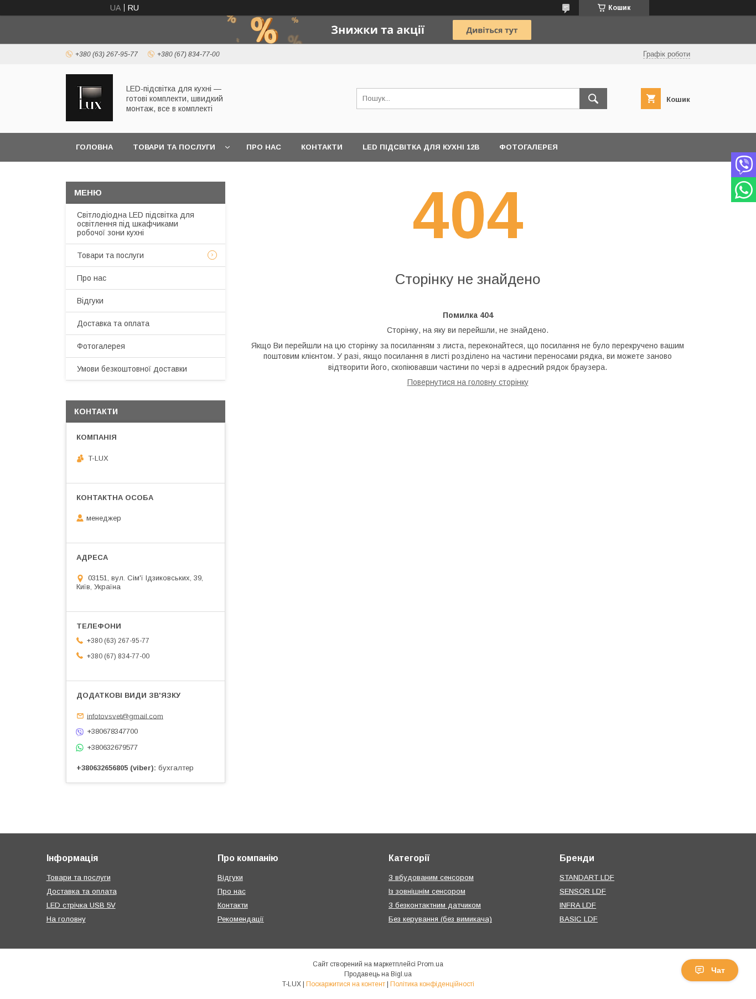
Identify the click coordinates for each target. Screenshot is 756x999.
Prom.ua (430, 964)
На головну (66, 919)
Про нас (263, 147)
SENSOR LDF (583, 891)
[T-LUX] (89, 118)
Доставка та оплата (113, 323)
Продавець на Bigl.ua (378, 974)
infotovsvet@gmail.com (125, 716)
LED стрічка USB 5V (81, 905)
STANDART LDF (587, 877)
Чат (718, 970)
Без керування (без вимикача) (440, 919)
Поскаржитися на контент (345, 984)
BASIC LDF (579, 919)
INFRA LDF (578, 905)
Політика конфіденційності (432, 984)
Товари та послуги (174, 147)
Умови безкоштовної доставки (132, 368)
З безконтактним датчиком (435, 905)
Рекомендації (241, 919)
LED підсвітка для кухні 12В (421, 147)
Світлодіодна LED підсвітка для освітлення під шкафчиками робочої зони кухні (135, 223)
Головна (94, 147)
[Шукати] (593, 98)
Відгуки (90, 300)
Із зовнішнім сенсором (427, 891)
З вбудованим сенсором (431, 877)
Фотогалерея (528, 147)
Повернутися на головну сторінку (468, 382)
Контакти (322, 147)
